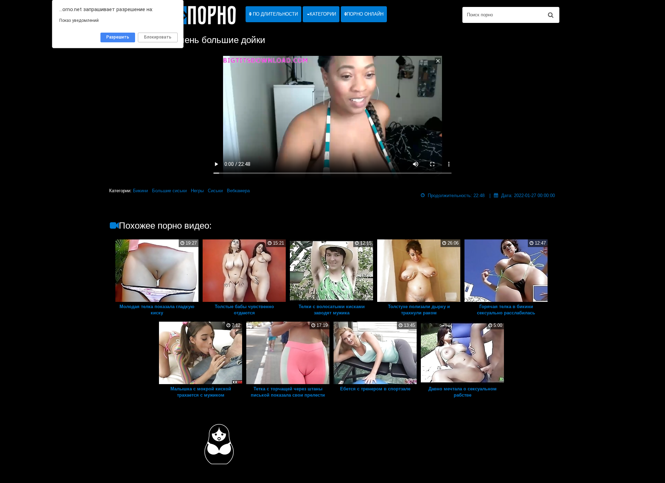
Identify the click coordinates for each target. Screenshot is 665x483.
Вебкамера (238, 190)
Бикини (140, 190)
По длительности (274, 14)
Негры (197, 190)
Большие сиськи (169, 190)
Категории (323, 14)
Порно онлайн (365, 14)
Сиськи (215, 190)
